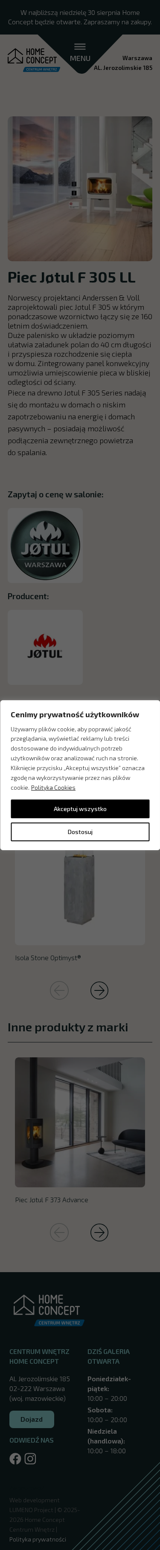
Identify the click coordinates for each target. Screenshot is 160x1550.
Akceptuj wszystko (80, 808)
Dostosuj (80, 831)
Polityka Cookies (53, 787)
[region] (80, 775)
